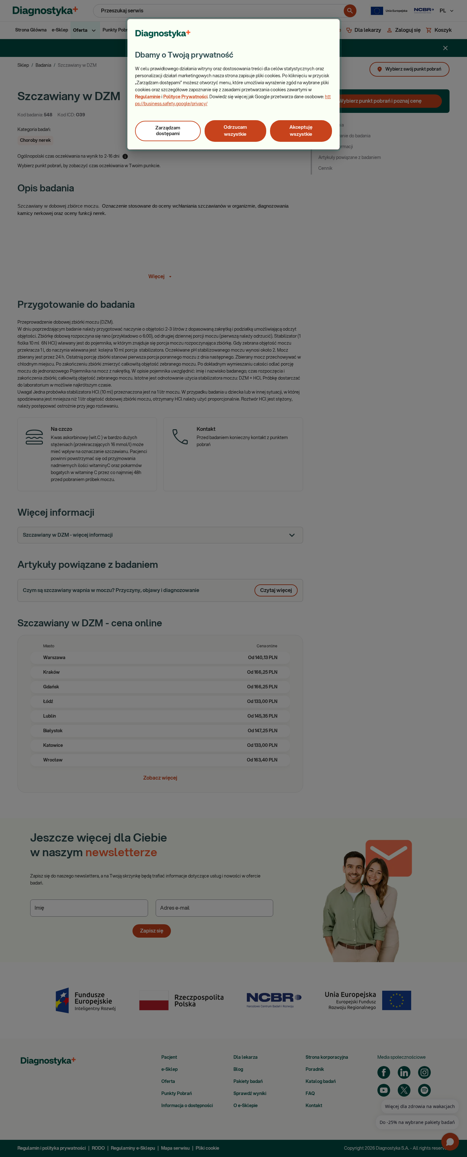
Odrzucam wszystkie (235, 131)
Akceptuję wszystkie (301, 131)
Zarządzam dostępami (167, 131)
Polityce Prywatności (185, 97)
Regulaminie (147, 97)
